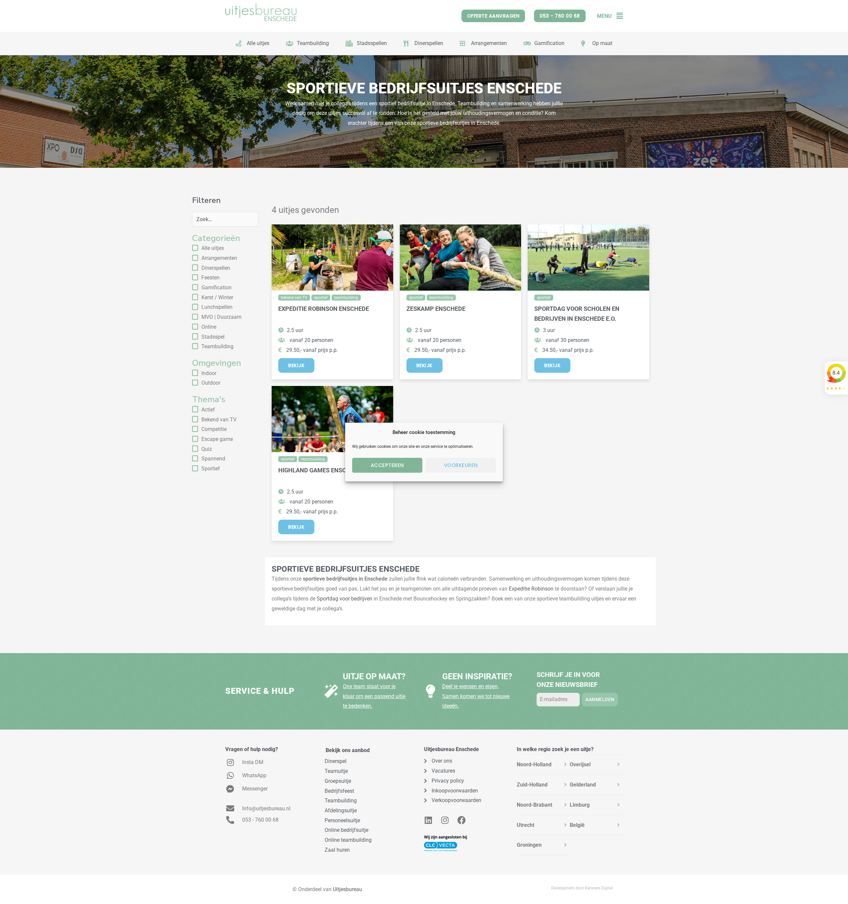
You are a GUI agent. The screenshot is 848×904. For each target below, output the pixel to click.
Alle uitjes (212, 248)
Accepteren (387, 465)
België (577, 825)
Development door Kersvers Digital (582, 888)
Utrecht (525, 825)
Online (208, 327)
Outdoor (210, 383)
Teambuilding (217, 346)
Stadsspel (213, 337)
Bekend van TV (219, 419)
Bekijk (296, 365)
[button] (617, 16)
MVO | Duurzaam (221, 317)
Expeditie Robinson (531, 589)
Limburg (580, 805)
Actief (208, 409)
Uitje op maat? (374, 676)
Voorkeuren (461, 465)
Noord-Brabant (534, 805)
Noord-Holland (534, 764)
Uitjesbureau (347, 889)
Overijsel (580, 764)
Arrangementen (219, 258)
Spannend (213, 458)
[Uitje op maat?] (331, 691)
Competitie (214, 429)
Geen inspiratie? (477, 676)
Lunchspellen (217, 307)
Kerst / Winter (217, 297)
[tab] (543, 765)
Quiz (206, 449)
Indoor (208, 373)
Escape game (217, 439)
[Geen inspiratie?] (430, 691)
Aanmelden (599, 699)
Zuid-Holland (532, 785)
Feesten (210, 277)
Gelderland (583, 785)
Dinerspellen (215, 268)
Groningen (529, 845)
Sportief (210, 468)
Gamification (216, 287)
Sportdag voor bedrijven (344, 598)
